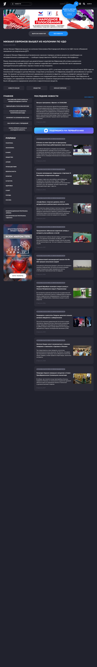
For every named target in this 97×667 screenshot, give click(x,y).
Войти (89, 3)
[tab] (38, 33)
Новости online (13, 88)
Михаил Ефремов (60, 88)
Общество (37, 88)
